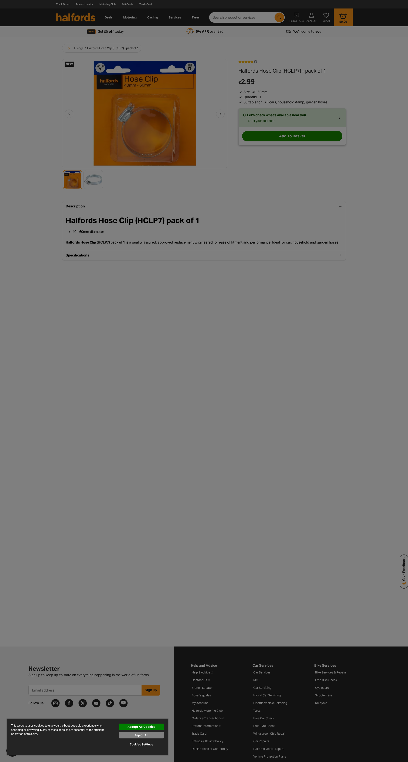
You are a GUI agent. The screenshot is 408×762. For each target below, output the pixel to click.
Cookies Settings (141, 744)
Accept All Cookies (141, 727)
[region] (87, 737)
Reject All (141, 735)
